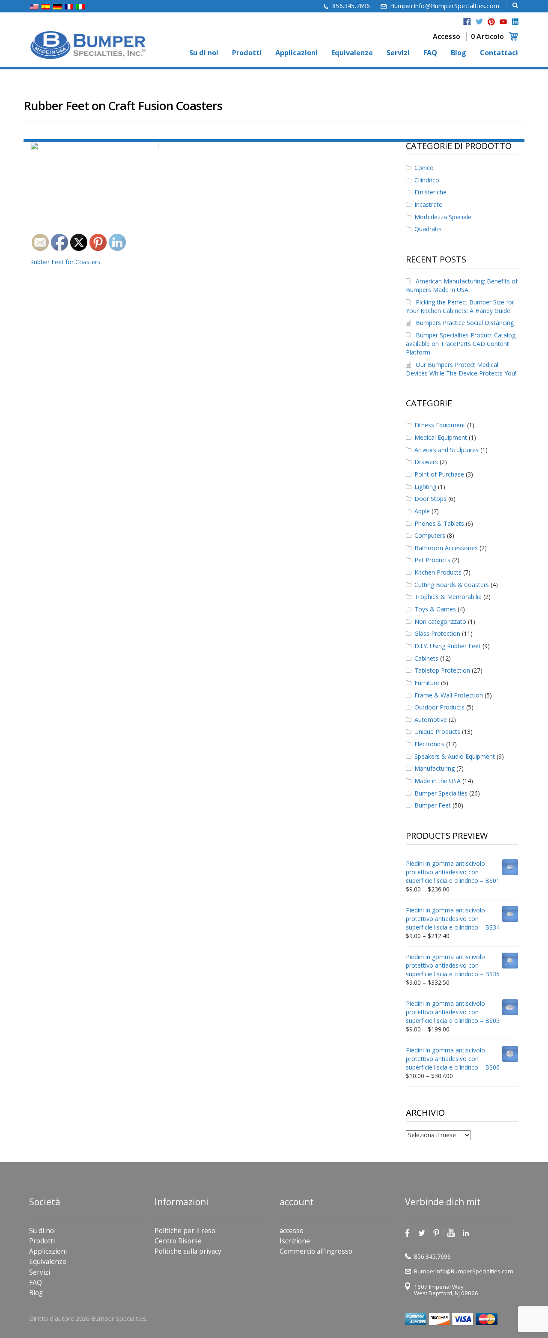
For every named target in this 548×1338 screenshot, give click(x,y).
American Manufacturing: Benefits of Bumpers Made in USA (462, 285)
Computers (429, 535)
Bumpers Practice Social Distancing (465, 323)
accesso (292, 1230)
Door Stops (430, 499)
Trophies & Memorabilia (448, 597)
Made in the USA (437, 781)
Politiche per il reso (185, 1230)
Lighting (425, 487)
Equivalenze (352, 53)
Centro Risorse (178, 1241)
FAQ (430, 53)
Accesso (446, 36)
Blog (458, 53)
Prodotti (247, 53)
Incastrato (428, 204)
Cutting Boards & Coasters (451, 585)
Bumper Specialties (441, 793)
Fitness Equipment (439, 425)
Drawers (426, 462)
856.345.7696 (351, 6)
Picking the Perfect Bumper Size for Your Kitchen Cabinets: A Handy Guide (460, 306)
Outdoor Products (439, 707)
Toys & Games (435, 609)
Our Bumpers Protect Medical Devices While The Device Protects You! (461, 369)
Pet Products (432, 560)
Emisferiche (430, 192)
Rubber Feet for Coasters (65, 262)
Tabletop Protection (442, 670)
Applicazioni (296, 53)
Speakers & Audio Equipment (454, 756)
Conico (424, 168)
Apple (422, 511)
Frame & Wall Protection (448, 695)
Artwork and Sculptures (446, 450)
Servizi (398, 53)
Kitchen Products (438, 572)
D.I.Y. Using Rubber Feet (447, 646)
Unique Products (437, 731)
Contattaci (499, 53)
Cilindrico (426, 180)
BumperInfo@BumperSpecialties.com (444, 6)
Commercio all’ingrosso (316, 1251)
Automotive (430, 719)
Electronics (429, 744)
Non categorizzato (440, 621)
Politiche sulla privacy (188, 1251)
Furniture (426, 683)
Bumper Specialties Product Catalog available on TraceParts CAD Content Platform (460, 343)
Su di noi (203, 53)
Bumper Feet (432, 805)
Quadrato (427, 229)
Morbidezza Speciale (442, 217)
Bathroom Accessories (446, 548)
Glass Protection (437, 633)
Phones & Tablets (439, 523)
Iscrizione (295, 1241)
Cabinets (426, 658)
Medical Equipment (440, 437)
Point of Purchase (439, 474)
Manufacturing (434, 768)
